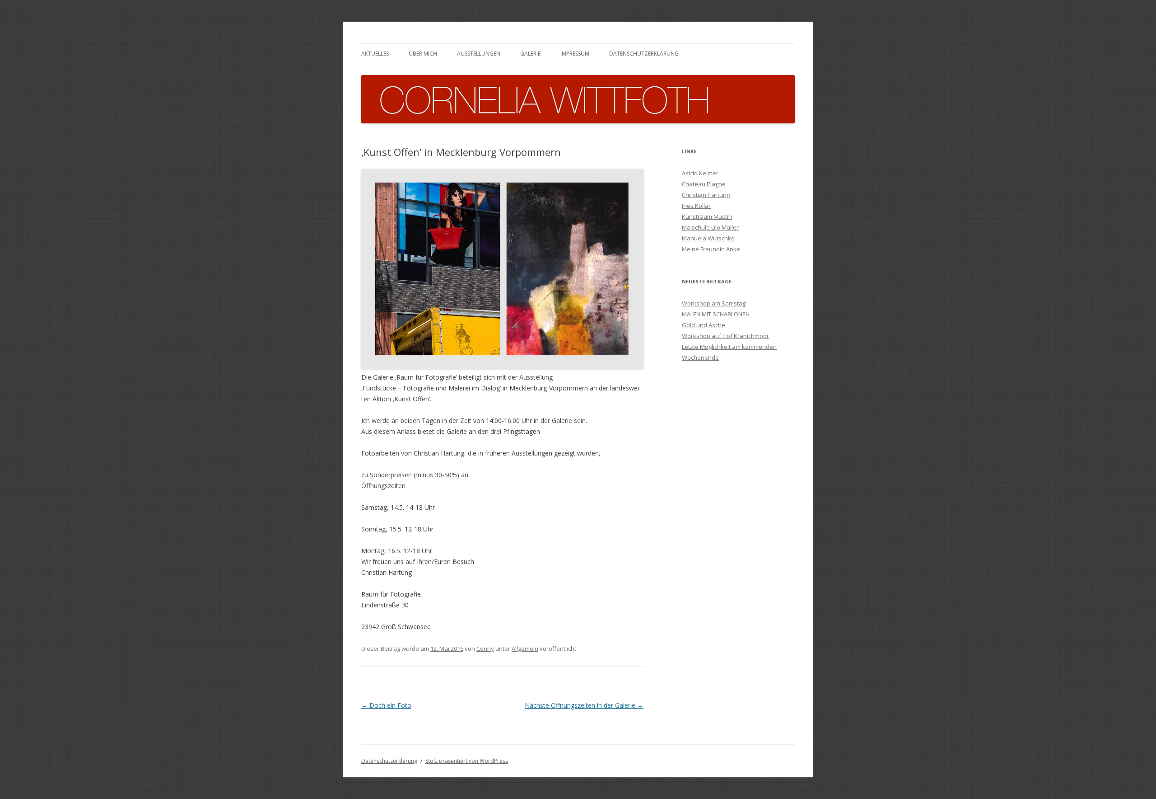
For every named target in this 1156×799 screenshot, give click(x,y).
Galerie (530, 53)
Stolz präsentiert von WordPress (466, 761)
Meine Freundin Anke (711, 249)
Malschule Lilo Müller (710, 227)
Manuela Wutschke (708, 238)
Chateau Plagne (704, 184)
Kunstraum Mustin (707, 216)
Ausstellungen (478, 53)
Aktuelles (375, 53)
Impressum (574, 53)
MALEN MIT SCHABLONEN (716, 314)
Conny (485, 648)
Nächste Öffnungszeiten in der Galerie (584, 705)
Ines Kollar (696, 206)
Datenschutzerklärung (644, 53)
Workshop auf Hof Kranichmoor (725, 336)
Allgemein (525, 648)
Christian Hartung (706, 195)
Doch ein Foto (386, 705)
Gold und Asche (703, 325)
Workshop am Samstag (714, 303)
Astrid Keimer (700, 173)
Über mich (423, 53)
